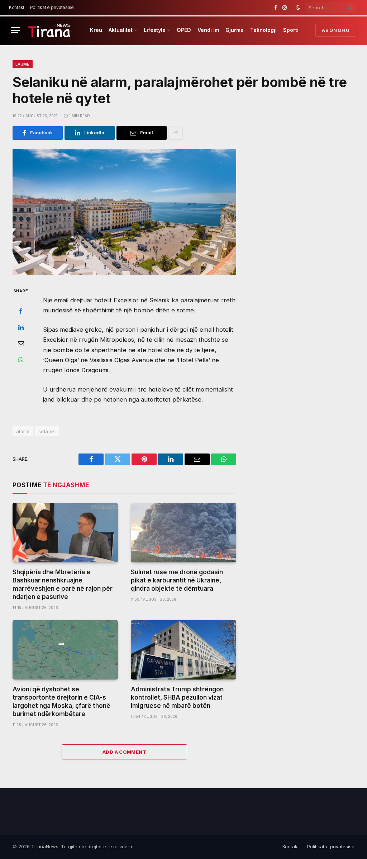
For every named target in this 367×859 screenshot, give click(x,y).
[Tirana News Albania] (49, 30)
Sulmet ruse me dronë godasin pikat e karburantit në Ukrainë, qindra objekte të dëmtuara (177, 580)
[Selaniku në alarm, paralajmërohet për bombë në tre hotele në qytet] (124, 212)
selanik (46, 431)
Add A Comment (124, 752)
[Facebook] (21, 311)
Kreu (96, 30)
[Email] (21, 343)
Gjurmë (234, 30)
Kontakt (16, 7)
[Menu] (15, 30)
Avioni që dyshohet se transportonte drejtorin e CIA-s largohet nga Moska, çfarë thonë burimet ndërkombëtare (61, 702)
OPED (184, 30)
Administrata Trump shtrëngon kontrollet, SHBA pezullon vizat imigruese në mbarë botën (177, 697)
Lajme (22, 64)
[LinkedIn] (21, 327)
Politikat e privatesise (52, 7)
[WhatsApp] (21, 359)
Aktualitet (121, 30)
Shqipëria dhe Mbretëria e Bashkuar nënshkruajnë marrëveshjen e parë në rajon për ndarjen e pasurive (63, 584)
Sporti (291, 30)
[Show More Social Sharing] (175, 133)
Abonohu (336, 30)
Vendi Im (208, 30)
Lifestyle (155, 30)
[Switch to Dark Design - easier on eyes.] (298, 7)
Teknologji (263, 30)
